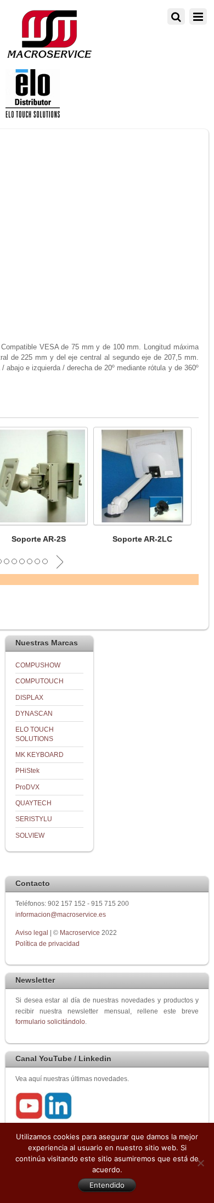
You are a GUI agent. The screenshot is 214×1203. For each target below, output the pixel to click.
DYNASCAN (34, 713)
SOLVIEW (29, 835)
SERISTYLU (33, 818)
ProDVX (27, 786)
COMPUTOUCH (39, 680)
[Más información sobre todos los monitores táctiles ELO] (32, 115)
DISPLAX (29, 697)
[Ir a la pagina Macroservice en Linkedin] (58, 1117)
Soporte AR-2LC (142, 538)
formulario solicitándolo (50, 1021)
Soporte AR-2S (39, 538)
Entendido (107, 1184)
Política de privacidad (47, 943)
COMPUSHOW (37, 665)
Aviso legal (32, 932)
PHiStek (27, 770)
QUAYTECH (33, 802)
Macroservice (80, 932)
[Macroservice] (49, 55)
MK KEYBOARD (39, 754)
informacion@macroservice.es (60, 914)
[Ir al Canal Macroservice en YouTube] (29, 1117)
